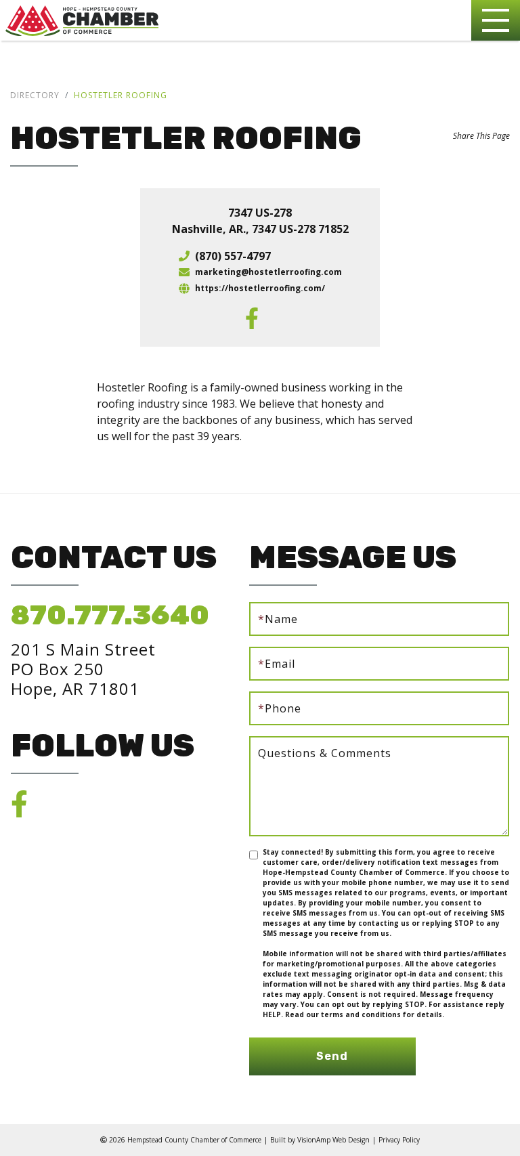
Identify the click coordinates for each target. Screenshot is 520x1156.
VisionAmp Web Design (333, 1139)
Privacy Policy (399, 1139)
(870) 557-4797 (233, 256)
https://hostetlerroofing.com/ (260, 288)
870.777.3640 (110, 615)
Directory (35, 95)
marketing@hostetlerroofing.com (268, 272)
